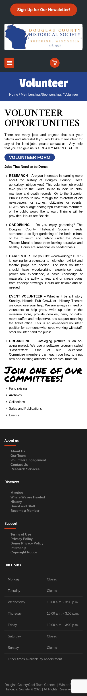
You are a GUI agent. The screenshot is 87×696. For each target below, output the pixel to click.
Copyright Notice (23, 552)
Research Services (24, 469)
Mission (16, 493)
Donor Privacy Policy (26, 543)
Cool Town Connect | (43, 685)
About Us (17, 451)
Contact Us (19, 464)
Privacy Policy (21, 539)
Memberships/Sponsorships (41, 94)
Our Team (18, 456)
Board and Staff (22, 506)
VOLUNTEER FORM (29, 157)
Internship (18, 548)
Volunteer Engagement (28, 460)
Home (13, 94)
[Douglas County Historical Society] (43, 36)
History (16, 502)
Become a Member (24, 511)
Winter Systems (70, 685)
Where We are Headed (27, 497)
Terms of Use (20, 534)
